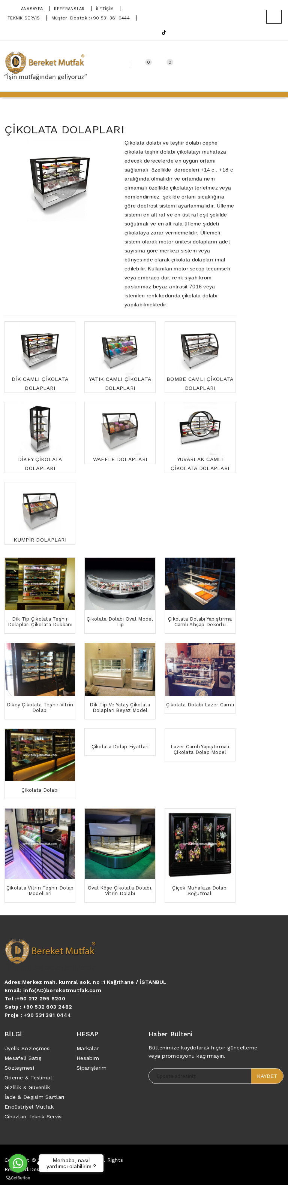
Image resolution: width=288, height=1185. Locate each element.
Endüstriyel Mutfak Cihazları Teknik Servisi (33, 1111)
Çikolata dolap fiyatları (120, 746)
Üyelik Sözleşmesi (27, 1048)
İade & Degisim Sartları (34, 1097)
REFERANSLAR (69, 8)
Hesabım (87, 1058)
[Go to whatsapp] (18, 1163)
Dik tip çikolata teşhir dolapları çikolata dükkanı (40, 621)
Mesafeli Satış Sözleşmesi (22, 1063)
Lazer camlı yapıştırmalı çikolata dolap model (200, 749)
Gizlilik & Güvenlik (27, 1087)
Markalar (87, 1048)
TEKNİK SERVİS (24, 18)
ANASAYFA (32, 8)
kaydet (267, 1076)
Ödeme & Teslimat (28, 1078)
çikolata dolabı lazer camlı (200, 704)
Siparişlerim (91, 1068)
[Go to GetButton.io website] (18, 1177)
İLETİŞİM (105, 8)
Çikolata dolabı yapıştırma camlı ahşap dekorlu (200, 621)
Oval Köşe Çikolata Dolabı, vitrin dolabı (120, 890)
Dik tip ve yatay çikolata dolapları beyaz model (120, 707)
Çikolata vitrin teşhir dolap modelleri (40, 890)
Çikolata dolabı (39, 790)
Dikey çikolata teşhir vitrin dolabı (40, 707)
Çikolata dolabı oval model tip (120, 621)
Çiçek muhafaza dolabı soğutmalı (200, 890)
